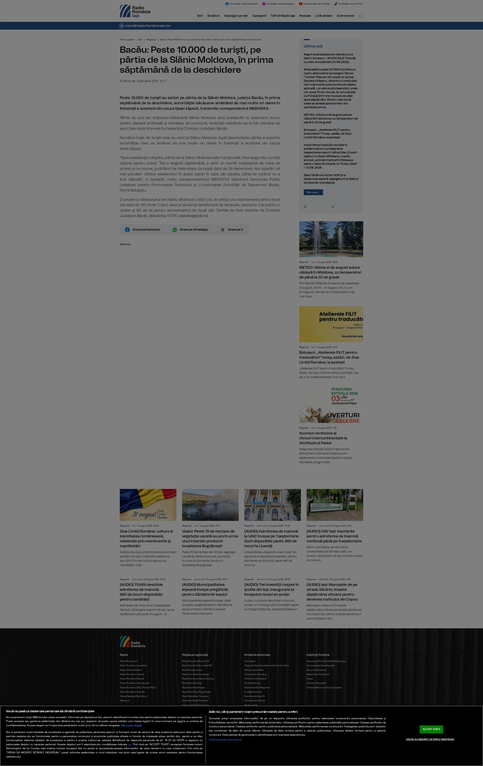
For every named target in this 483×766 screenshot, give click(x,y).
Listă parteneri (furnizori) (225, 739)
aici (130, 744)
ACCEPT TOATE (431, 729)
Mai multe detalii (131, 725)
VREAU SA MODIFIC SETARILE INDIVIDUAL (430, 739)
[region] (241, 736)
